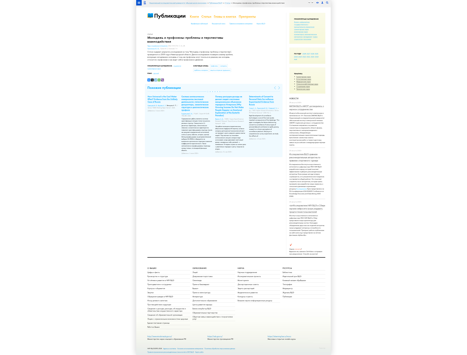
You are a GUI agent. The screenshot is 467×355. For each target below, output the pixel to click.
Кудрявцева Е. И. (187, 114)
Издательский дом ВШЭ (292, 276)
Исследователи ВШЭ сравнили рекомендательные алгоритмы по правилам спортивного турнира (304, 157)
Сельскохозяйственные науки (307, 84)
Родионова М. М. (262, 108)
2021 (308, 57)
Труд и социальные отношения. (157, 46)
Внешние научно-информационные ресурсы (255, 300)
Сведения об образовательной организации (164, 315)
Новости (293, 98)
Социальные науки (303, 86)
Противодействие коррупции (159, 304)
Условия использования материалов (190, 348)
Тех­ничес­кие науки (303, 89)
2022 (304, 57)
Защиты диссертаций (246, 288)
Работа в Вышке (153, 327)
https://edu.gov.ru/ (215, 336)
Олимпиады (197, 280)
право (315, 37)
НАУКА (241, 268)
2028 (304, 54)
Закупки (150, 292)
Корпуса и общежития (156, 288)
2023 (300, 57)
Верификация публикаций (199, 24)
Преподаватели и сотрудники (159, 284)
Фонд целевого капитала (157, 300)
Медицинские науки (303, 81)
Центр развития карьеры (202, 304)
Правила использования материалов (240, 24)
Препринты (247, 16)
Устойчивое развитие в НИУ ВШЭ (160, 280)
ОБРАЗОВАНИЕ (200, 268)
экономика (307, 39)
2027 (308, 54)
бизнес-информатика (302, 22)
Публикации (170, 15)
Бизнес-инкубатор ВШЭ (202, 308)
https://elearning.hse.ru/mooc (279, 336)
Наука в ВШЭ (260, 24)
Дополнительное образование (205, 300)
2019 (317, 57)
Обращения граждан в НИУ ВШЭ (160, 296)
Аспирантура (198, 296)
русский (156, 73)
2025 (316, 54)
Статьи (206, 16)
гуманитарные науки (301, 29)
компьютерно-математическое (305, 34)
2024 (296, 57)
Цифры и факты (153, 272)
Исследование (301, 189)
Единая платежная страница (158, 323)
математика (298, 37)
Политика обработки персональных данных (219, 348)
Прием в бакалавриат (201, 284)
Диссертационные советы (248, 284)
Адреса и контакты (169, 348)
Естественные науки (303, 79)
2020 (312, 57)
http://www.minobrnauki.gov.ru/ (159, 336)
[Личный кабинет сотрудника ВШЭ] (322, 2)
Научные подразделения (247, 272)
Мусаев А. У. (162, 105)
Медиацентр (288, 288)
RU (309, 3)
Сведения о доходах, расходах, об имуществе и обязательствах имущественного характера (166, 309)
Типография (287, 284)
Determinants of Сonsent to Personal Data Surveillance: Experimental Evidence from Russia (261, 100)
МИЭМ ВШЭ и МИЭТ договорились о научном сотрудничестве (306, 108)
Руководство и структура (157, 276)
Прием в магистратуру (201, 292)
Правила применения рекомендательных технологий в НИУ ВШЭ (170, 352)
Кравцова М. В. (152, 105)
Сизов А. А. (252, 108)
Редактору (322, 348)
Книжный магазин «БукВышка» (294, 280)
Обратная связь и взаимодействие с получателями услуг (213, 318)
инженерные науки (301, 32)
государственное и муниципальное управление (304, 25)
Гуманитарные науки (303, 77)
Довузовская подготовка (202, 276)
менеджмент (307, 37)
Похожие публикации (164, 88)
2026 (312, 54)
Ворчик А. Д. (219, 119)
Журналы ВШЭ (288, 292)
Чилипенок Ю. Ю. (153, 49)
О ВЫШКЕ (152, 268)
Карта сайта (199, 352)
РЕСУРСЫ (287, 268)
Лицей (195, 272)
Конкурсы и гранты (245, 296)
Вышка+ (195, 288)
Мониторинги (243, 280)
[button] (208, 91)
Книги (194, 16)
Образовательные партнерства (205, 313)
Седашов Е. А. (273, 108)
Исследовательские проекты (249, 276)
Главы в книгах (225, 16)
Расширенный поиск (218, 24)
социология (298, 39)
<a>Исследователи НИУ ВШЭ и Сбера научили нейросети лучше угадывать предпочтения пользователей (307, 208)
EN (312, 3)
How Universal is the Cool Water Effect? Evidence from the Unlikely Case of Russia (163, 99)
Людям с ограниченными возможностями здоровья (167, 319)
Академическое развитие (248, 292)
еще (295, 59)
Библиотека (287, 272)
